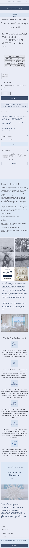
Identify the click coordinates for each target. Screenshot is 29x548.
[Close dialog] (27, 267)
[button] (7, 273)
